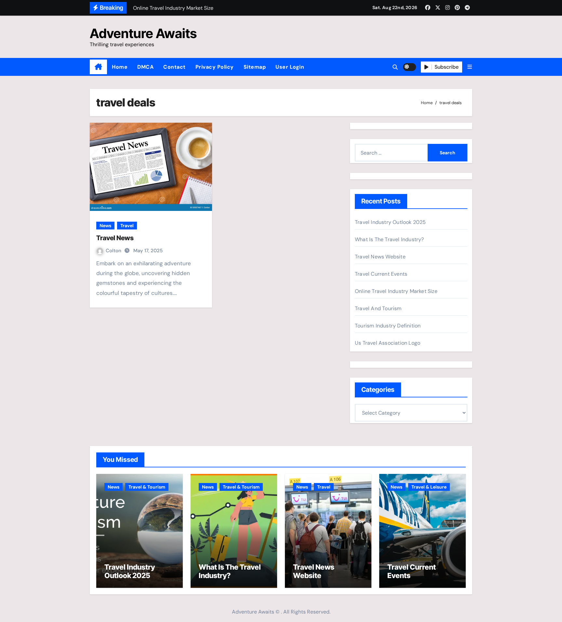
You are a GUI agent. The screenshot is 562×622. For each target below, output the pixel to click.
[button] (469, 67)
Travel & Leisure (429, 487)
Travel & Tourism (146, 487)
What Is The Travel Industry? (389, 239)
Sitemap (255, 66)
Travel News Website (380, 256)
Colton (114, 250)
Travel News (115, 238)
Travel (127, 225)
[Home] (98, 67)
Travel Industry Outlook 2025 (390, 222)
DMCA (145, 66)
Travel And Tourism (378, 308)
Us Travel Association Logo (387, 342)
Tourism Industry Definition (388, 325)
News (105, 225)
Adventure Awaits (143, 33)
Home (119, 66)
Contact (174, 66)
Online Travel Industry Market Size (396, 291)
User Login (289, 66)
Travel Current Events (381, 273)
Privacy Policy (214, 66)
